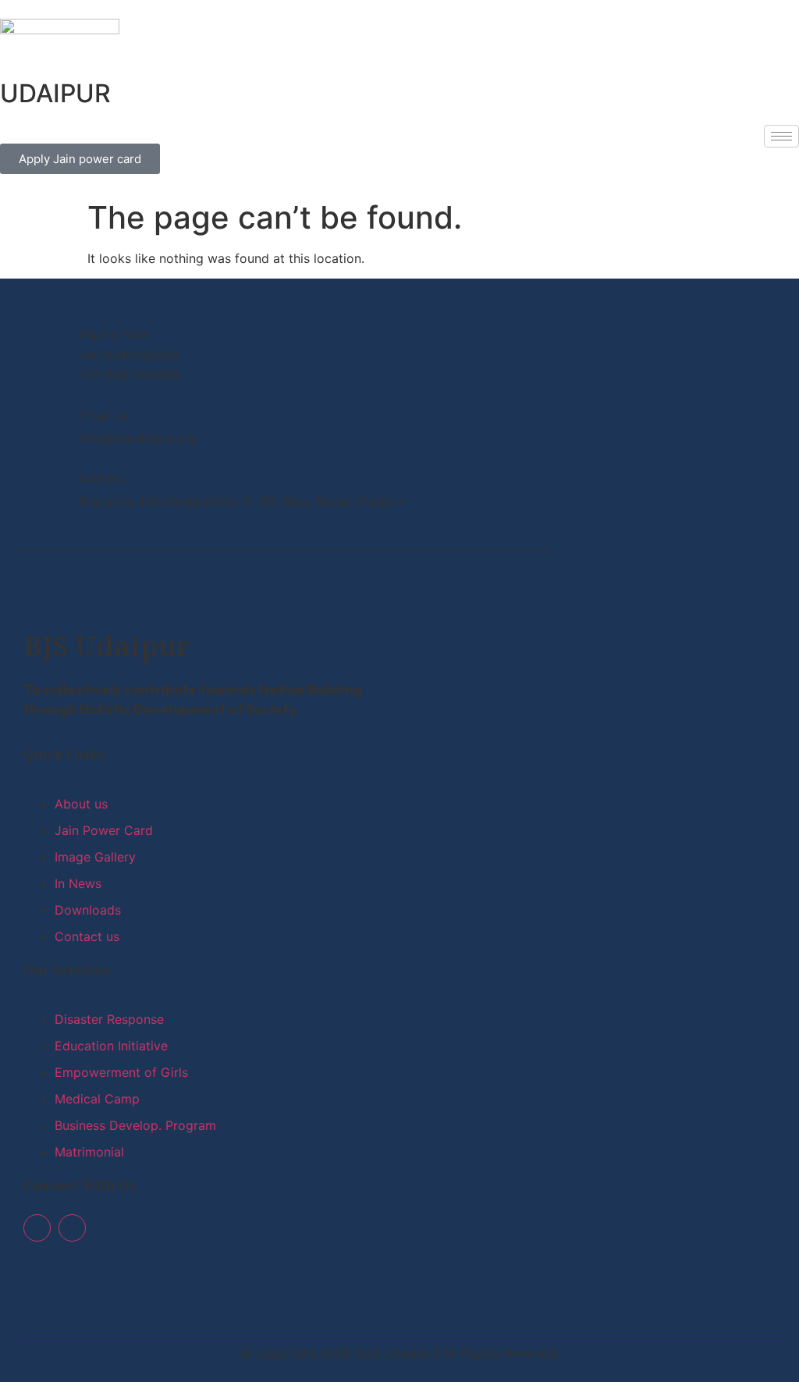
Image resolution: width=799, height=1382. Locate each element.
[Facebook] (37, 1228)
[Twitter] (72, 1228)
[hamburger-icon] (781, 136)
